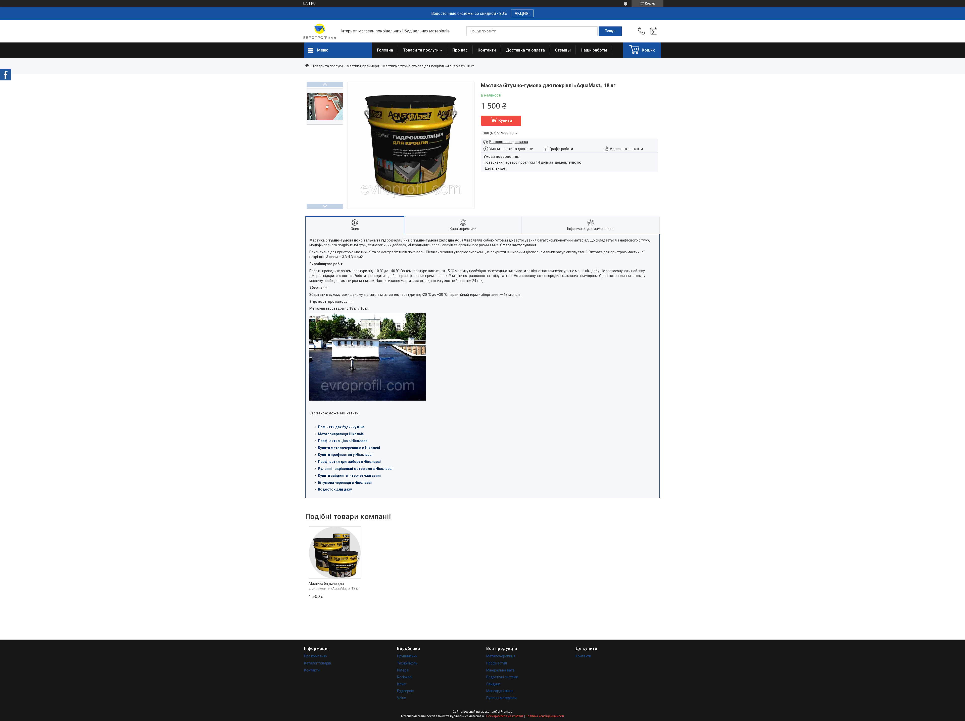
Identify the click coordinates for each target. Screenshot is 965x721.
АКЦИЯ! (522, 13)
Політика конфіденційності (544, 716)
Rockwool (404, 677)
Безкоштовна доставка (508, 142)
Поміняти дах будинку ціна (341, 427)
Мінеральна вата (500, 670)
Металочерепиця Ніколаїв (341, 434)
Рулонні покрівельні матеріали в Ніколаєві (355, 469)
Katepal (403, 670)
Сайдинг (493, 684)
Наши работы (594, 50)
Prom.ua (506, 711)
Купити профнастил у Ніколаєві (345, 455)
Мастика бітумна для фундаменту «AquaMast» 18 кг (334, 586)
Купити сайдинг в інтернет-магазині (349, 475)
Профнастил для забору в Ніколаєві (349, 462)
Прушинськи (407, 656)
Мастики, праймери (363, 66)
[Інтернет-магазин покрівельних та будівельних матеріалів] (320, 31)
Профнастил (496, 663)
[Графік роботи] (653, 31)
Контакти (487, 50)
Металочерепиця (500, 656)
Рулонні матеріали (501, 698)
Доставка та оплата (525, 50)
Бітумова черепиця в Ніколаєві (345, 482)
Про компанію (315, 656)
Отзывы (563, 50)
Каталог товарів (317, 663)
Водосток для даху (335, 489)
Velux (401, 698)
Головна (385, 50)
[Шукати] (610, 31)
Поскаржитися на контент (504, 716)
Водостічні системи (502, 677)
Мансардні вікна (499, 691)
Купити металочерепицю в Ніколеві (349, 448)
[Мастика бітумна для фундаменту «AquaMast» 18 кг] (335, 552)
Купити (505, 120)
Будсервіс (405, 691)
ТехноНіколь (407, 663)
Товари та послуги (421, 50)
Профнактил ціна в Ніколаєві (343, 441)
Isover (402, 684)
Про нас (460, 50)
